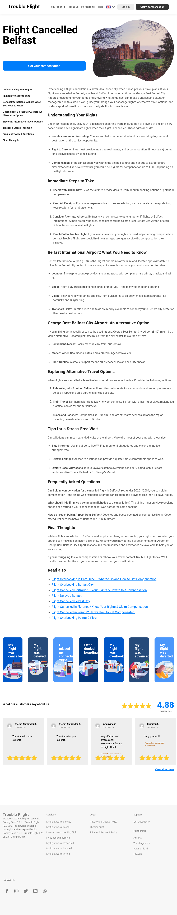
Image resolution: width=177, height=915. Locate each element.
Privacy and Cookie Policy (103, 821)
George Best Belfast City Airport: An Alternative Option (22, 113)
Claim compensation (152, 6)
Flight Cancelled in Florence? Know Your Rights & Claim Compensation (100, 606)
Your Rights (58, 6)
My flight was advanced (59, 848)
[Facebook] (7, 891)
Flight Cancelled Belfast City (71, 601)
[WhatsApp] (45, 891)
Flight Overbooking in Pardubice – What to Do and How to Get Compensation (104, 579)
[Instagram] (16, 891)
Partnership (88, 6)
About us (73, 6)
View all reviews (164, 769)
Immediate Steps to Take (16, 95)
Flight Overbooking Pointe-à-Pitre (74, 617)
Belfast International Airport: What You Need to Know (22, 104)
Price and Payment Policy (103, 832)
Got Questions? (141, 821)
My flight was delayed (57, 827)
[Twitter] (26, 891)
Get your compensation (44, 66)
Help (101, 6)
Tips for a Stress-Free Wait (17, 127)
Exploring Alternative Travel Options (23, 121)
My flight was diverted (58, 853)
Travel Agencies (141, 843)
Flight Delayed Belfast (67, 595)
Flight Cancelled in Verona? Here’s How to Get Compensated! (93, 612)
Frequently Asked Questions (18, 134)
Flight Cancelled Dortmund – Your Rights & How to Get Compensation (99, 590)
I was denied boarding (58, 837)
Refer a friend (140, 848)
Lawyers (137, 854)
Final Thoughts (11, 140)
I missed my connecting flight (61, 832)
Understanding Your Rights (17, 89)
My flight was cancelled (58, 821)
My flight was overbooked (60, 843)
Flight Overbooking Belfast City (73, 584)
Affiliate (137, 838)
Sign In (126, 6)
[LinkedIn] (35, 891)
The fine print (97, 827)
